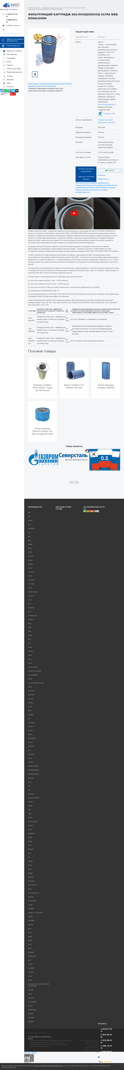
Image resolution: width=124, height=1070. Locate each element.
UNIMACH (31, 909)
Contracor (31, 596)
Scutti (29, 845)
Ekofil (29, 623)
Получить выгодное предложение (86, 170)
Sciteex (30, 841)
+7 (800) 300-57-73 (12, 21)
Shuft (29, 853)
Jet (29, 718)
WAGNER (31, 952)
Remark (30, 825)
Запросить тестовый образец (86, 178)
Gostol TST (31, 695)
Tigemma (31, 897)
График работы (103, 179)
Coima (30, 588)
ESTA (29, 631)
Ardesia (30, 544)
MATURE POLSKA (33, 774)
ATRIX (30, 552)
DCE (29, 604)
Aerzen (30, 520)
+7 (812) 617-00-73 (12, 15)
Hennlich (30, 699)
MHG (29, 782)
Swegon (30, 873)
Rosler (30, 829)
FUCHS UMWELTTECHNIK (36, 683)
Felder (30, 647)
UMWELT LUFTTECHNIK (35, 912)
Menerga (30, 778)
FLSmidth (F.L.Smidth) (34, 671)
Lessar (30, 758)
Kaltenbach (31, 722)
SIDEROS (30, 849)
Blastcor (30, 560)
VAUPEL (30, 916)
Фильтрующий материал (56, 84)
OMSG (30, 806)
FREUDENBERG (33, 675)
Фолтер (30, 1006)
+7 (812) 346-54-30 (106, 1041)
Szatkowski (31, 881)
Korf (29, 750)
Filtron (30, 663)
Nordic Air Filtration (33, 798)
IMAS (29, 710)
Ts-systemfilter (32, 901)
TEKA (29, 889)
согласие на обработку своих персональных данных (48, 1065)
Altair (29, 540)
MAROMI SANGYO (33, 770)
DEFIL (29, 611)
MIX (29, 786)
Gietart (30, 687)
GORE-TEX (31, 691)
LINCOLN (30, 762)
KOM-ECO (31, 746)
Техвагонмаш (32, 1010)
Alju (29, 536)
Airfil (29, 524)
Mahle (30, 655)
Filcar (29, 659)
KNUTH (30, 742)
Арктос (30, 980)
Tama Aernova (32, 885)
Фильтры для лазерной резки (97, 185)
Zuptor (30, 976)
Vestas (30, 936)
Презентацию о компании (37, 84)
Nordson (30, 802)
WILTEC (30, 964)
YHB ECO (31, 972)
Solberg (30, 861)
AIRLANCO (31, 528)
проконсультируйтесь (106, 104)
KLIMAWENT (32, 738)
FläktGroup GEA (32, 667)
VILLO (29, 944)
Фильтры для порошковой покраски (102, 187)
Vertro (29, 932)
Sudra (30, 869)
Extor (29, 639)
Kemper (30, 730)
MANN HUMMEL (33, 766)
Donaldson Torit (109, 113)
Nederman (31, 794)
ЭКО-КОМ (31, 1018)
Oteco (29, 813)
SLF (29, 857)
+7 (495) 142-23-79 (106, 1047)
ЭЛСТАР (30, 1014)
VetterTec (30, 924)
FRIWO (30, 679)
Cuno (29, 600)
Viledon (30, 940)
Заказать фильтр (30, 1053)
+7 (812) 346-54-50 (106, 1036)
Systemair (31, 877)
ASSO (29, 548)
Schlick (30, 837)
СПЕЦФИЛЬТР (32, 1002)
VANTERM (31, 920)
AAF (29, 512)
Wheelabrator (32, 956)
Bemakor (30, 556)
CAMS (30, 576)
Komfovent (31, 754)
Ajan (29, 532)
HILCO (30, 707)
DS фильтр (31, 607)
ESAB (29, 627)
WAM (29, 948)
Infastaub (30, 714)
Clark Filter (31, 584)
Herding (30, 703)
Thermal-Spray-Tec (33, 893)
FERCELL (31, 651)
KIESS (30, 734)
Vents (29, 928)
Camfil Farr (31, 572)
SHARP (30, 817)
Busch (30, 568)
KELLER (30, 726)
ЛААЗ (29, 994)
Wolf (29, 960)
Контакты (101, 175)
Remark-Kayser (32, 821)
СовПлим (31, 998)
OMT (29, 809)
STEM (29, 865)
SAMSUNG (31, 833)
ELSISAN (30, 619)
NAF (29, 790)
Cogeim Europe (32, 592)
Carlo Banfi (31, 580)
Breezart (30, 564)
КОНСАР (30, 990)
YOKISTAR (31, 968)
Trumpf (30, 905)
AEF (29, 516)
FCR (29, 643)
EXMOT (30, 635)
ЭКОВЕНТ (31, 1021)
